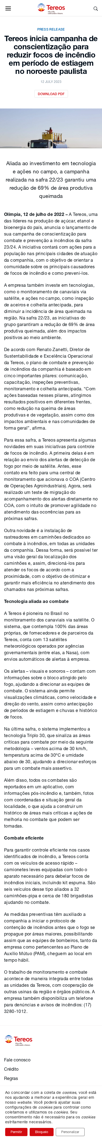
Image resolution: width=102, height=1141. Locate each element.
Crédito (11, 1068)
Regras (11, 1078)
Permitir (16, 1132)
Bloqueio (41, 1132)
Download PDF (51, 94)
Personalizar (70, 1132)
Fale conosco (17, 1059)
